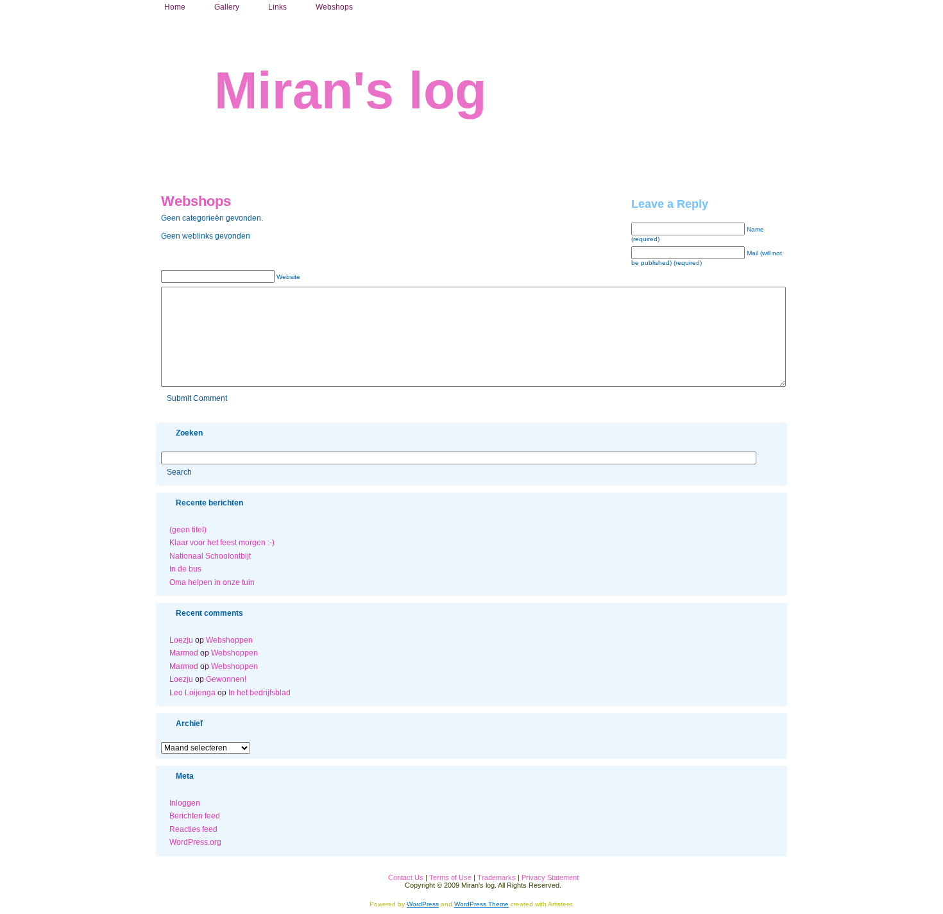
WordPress (423, 904)
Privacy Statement (550, 877)
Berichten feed (194, 815)
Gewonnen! (226, 679)
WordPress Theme (481, 904)
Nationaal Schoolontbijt (210, 556)
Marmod (183, 652)
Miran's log (350, 90)
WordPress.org (195, 842)
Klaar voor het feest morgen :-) (222, 542)
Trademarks (496, 877)
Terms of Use (450, 877)
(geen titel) (188, 529)
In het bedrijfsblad (259, 692)
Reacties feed (193, 829)
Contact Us (405, 877)
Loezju (181, 640)
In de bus (185, 568)
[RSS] (165, 884)
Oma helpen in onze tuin (212, 582)
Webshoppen (229, 640)
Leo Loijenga (192, 692)
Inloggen (184, 803)
